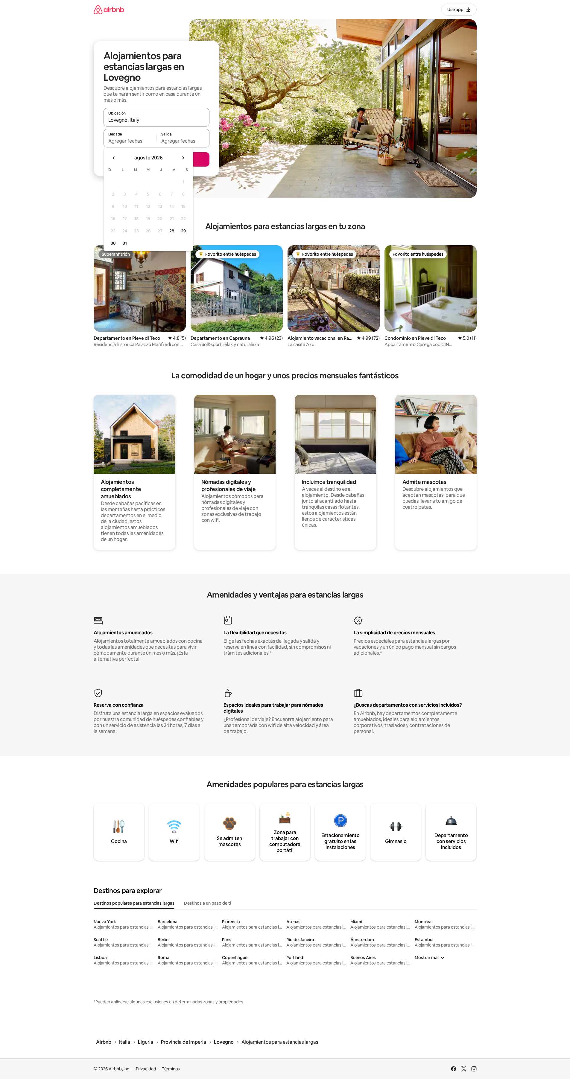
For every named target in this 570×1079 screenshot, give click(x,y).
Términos (171, 1069)
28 (171, 231)
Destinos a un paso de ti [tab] (207, 903)
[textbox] (130, 140)
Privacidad (146, 1069)
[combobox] (156, 120)
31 (125, 243)
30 (113, 243)
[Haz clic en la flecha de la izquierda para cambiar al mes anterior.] (114, 158)
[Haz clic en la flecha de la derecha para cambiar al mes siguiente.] (183, 158)
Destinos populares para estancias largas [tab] (134, 903)
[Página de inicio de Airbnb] (109, 9)
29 (183, 231)
